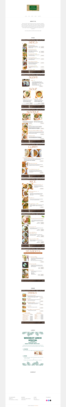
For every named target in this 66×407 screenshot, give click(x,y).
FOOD (29, 16)
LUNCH (36, 16)
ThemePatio (36, 405)
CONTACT (39, 16)
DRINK (32, 16)
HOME (26, 16)
